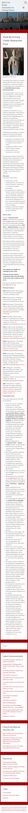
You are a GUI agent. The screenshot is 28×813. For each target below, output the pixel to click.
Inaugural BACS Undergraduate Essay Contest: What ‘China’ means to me (13, 666)
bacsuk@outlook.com (11, 221)
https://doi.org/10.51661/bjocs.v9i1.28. (14, 364)
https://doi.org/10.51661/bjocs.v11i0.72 (14, 350)
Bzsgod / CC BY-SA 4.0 (9, 77)
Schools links (7, 792)
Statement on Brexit (9, 716)
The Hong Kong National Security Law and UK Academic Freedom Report (13, 711)
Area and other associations (11, 795)
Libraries (5, 798)
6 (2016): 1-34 (12, 391)
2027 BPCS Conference (10, 700)
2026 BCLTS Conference (10, 675)
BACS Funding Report (9, 703)
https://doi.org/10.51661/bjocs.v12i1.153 (14, 338)
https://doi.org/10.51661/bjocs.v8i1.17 (13, 380)
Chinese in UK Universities (11, 778)
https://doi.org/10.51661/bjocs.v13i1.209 (14, 324)
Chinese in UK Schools (10, 775)
